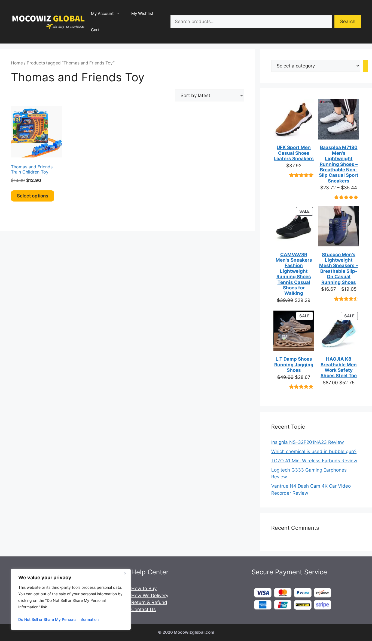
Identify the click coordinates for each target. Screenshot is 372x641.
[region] (71, 599)
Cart (95, 29)
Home (17, 63)
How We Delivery (149, 595)
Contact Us (143, 609)
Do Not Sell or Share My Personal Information (58, 619)
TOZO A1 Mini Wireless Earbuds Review (314, 460)
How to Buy (144, 588)
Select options (32, 196)
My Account (102, 13)
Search (347, 21)
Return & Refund (149, 602)
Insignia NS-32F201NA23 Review (307, 442)
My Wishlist (142, 13)
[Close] (125, 573)
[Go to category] (365, 66)
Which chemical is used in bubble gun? (313, 451)
